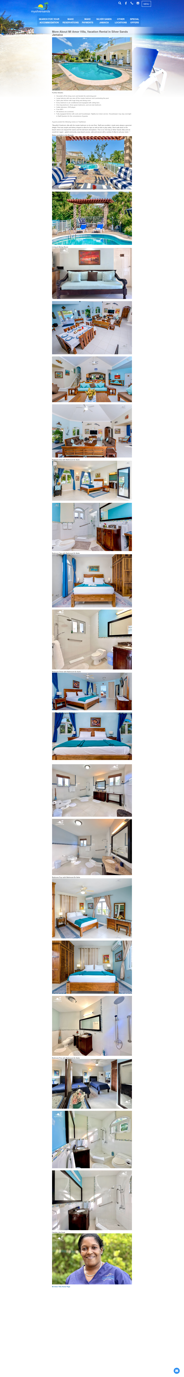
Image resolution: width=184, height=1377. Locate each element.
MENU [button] (146, 3)
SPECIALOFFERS (134, 20)
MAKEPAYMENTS (87, 20)
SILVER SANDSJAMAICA (104, 20)
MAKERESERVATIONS (71, 20)
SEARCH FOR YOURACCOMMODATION (49, 20)
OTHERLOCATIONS (121, 20)
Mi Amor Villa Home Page (61, 1286)
